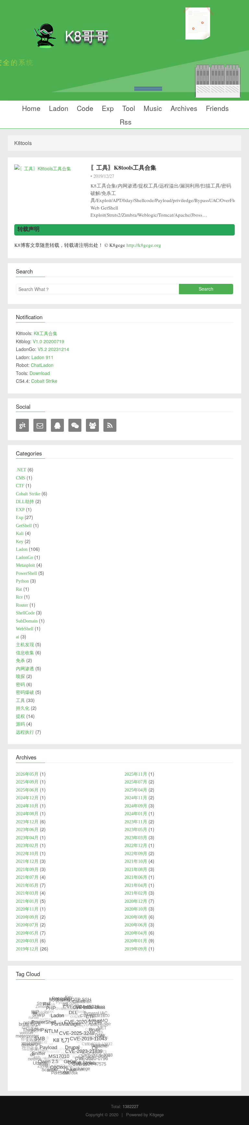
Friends (216, 108)
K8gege (156, 1114)
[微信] (74, 425)
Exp (107, 108)
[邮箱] (39, 425)
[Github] (22, 425)
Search (206, 288)
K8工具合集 (45, 333)
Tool (127, 108)
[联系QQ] (57, 425)
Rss (125, 122)
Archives (183, 108)
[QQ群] (92, 425)
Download (40, 373)
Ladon (57, 108)
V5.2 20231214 (53, 349)
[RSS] (109, 425)
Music (152, 108)
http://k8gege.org (143, 245)
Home (30, 108)
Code (84, 108)
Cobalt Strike (44, 381)
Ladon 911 (42, 357)
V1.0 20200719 (48, 341)
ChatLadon (42, 365)
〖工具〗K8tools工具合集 (123, 167)
